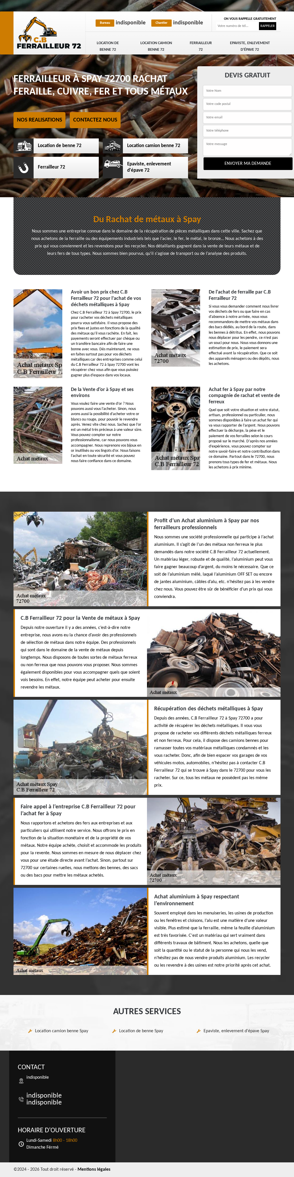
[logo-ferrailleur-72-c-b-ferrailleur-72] (49, 32)
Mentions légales (94, 1169)
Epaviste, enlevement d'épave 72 (250, 46)
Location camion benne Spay (61, 1031)
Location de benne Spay (141, 1031)
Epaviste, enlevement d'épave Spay (236, 1031)
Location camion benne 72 (156, 46)
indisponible (123, 23)
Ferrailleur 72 (201, 46)
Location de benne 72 (108, 46)
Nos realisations (39, 120)
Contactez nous (95, 120)
